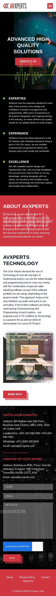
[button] (50, 6)
